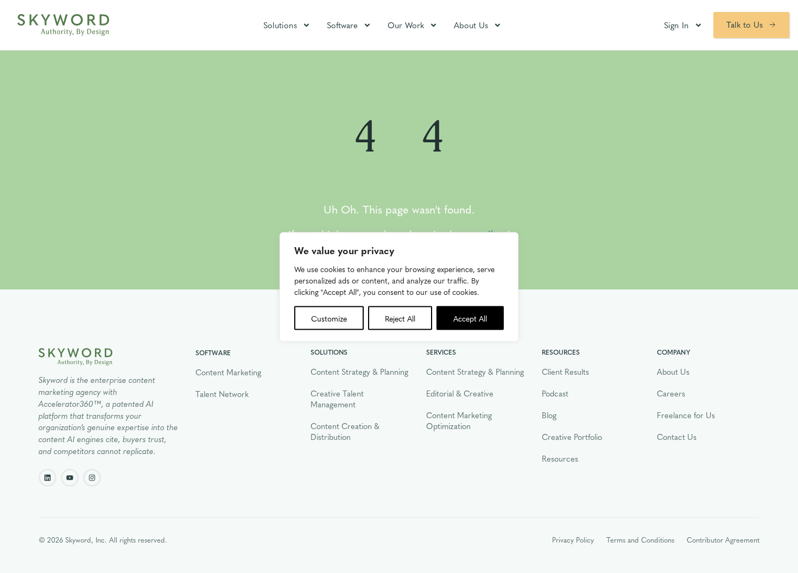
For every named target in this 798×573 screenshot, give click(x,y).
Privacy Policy (573, 539)
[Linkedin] (47, 478)
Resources (560, 458)
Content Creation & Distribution (345, 431)
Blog (549, 415)
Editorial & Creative (459, 393)
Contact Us (676, 437)
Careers (671, 393)
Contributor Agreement (723, 539)
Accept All (470, 317)
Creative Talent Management (337, 398)
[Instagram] (92, 478)
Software (342, 25)
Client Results (565, 371)
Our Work (406, 25)
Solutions (280, 25)
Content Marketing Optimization (459, 420)
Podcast (555, 393)
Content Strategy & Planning (359, 371)
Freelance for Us (686, 415)
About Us (471, 25)
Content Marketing (228, 372)
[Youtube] (70, 478)
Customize (329, 317)
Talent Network (222, 394)
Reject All (400, 317)
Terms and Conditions (640, 539)
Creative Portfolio (572, 437)
